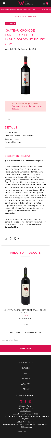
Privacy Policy (25, 411)
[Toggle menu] (3, 3)
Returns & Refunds (25, 408)
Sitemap (25, 389)
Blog (25, 373)
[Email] (6, 238)
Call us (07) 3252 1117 (25, 422)
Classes (25, 368)
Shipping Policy (25, 406)
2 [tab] (26, 324)
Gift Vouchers (25, 363)
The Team (25, 379)
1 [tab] (24, 324)
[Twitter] (15, 238)
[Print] (10, 238)
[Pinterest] (19, 238)
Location (25, 384)
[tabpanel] (25, 292)
